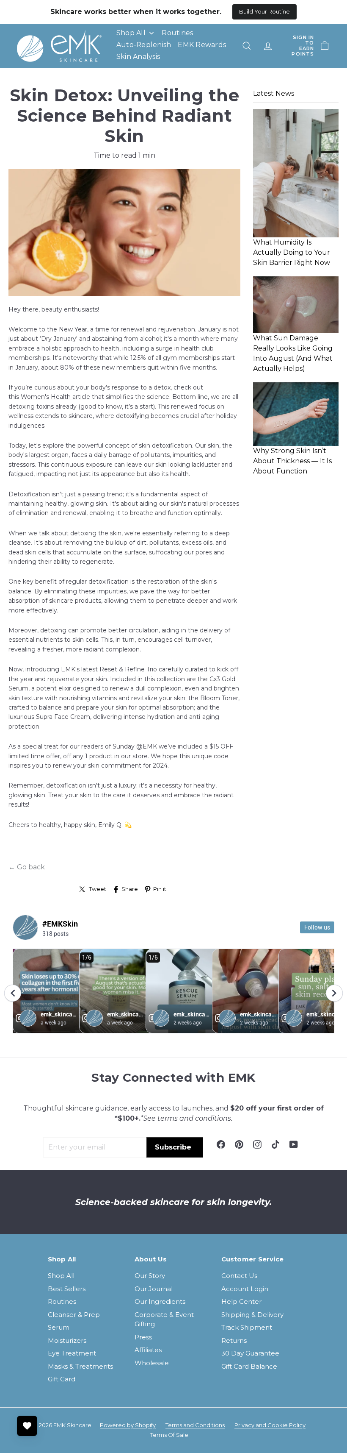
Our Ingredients (160, 1301)
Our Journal (154, 1289)
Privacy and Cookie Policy (270, 1425)
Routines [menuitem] (177, 33)
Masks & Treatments (80, 1366)
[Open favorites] (27, 1426)
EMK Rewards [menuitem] (202, 45)
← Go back (26, 867)
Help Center (241, 1301)
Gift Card (61, 1379)
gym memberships (191, 358)
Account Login (244, 1289)
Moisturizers (67, 1340)
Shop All (61, 1276)
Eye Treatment (72, 1353)
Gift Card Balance (249, 1366)
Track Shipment (246, 1327)
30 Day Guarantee (250, 1353)
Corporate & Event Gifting (164, 1319)
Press (143, 1337)
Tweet (97, 889)
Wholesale (152, 1363)
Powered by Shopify (128, 1425)
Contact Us (239, 1276)
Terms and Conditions (195, 1425)
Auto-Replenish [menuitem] (143, 45)
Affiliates (148, 1350)
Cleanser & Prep (74, 1315)
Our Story (150, 1276)
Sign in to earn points (303, 46)
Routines (62, 1301)
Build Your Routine (264, 11)
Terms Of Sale (169, 1434)
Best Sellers (66, 1289)
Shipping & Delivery (252, 1315)
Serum (58, 1327)
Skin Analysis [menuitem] (138, 57)
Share (129, 889)
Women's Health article (55, 397)
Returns (234, 1340)
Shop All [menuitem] (131, 33)
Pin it (159, 889)
